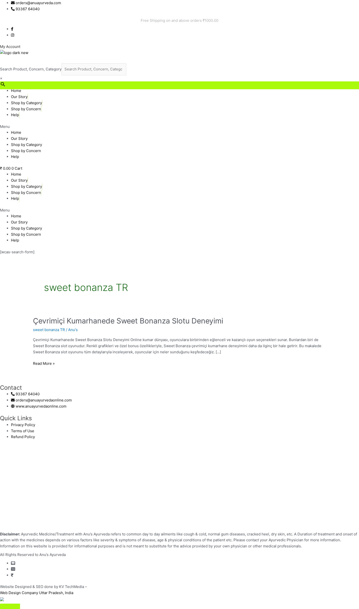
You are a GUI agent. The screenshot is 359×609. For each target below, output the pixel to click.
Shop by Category (26, 102)
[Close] (10, 606)
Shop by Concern (26, 109)
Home (16, 90)
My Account (10, 46)
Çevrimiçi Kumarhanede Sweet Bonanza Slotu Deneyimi (128, 320)
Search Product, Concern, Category (31, 69)
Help (15, 114)
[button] (179, 127)
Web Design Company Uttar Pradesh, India (36, 592)
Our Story (19, 96)
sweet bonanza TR (49, 329)
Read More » (44, 363)
